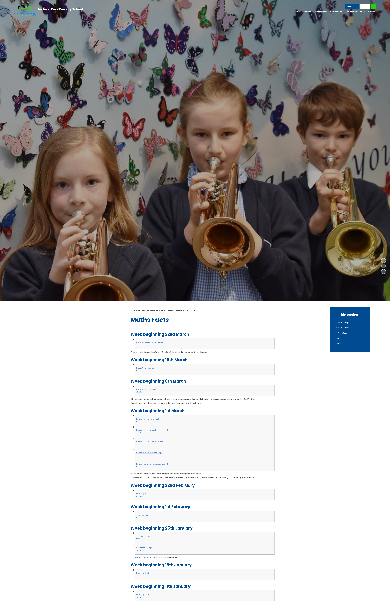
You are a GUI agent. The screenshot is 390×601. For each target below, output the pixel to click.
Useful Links (352, 6)
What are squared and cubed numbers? (148, 557)
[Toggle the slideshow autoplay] (383, 271)
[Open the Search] (373, 6)
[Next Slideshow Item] (383, 260)
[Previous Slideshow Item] (383, 266)
